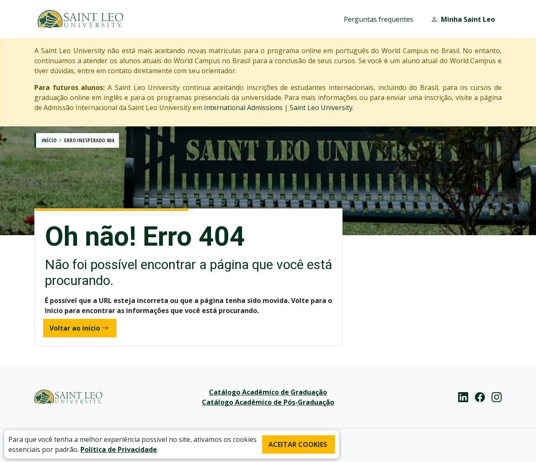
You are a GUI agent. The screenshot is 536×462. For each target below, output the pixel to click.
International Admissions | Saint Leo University (278, 107)
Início (49, 140)
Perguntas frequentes (378, 19)
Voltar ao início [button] (74, 328)
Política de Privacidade (118, 449)
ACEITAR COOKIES (297, 444)
